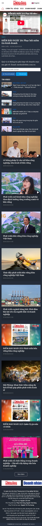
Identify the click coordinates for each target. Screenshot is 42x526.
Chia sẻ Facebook (9, 74)
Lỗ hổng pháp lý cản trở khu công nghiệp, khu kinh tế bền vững (19, 161)
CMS (18, 524)
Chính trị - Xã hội (12, 8)
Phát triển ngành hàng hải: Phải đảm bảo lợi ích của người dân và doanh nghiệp (20, 311)
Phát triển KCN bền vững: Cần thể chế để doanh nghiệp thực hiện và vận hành (25, 130)
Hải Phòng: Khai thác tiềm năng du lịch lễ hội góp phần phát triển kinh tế (20, 387)
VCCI (22, 8)
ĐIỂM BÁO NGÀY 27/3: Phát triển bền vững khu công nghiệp (20, 349)
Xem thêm (21, 474)
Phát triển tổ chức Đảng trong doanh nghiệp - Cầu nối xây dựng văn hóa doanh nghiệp (20, 463)
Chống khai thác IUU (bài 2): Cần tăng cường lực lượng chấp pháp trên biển (24, 95)
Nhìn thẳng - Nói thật (19, 83)
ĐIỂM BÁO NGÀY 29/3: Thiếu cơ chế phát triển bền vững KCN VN (25, 113)
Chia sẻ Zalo (22, 74)
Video (4, 37)
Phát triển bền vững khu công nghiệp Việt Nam (20, 237)
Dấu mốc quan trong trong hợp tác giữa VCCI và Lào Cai (25, 121)
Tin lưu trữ (16, 127)
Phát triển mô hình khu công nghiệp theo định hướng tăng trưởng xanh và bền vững (20, 199)
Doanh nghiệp (30, 8)
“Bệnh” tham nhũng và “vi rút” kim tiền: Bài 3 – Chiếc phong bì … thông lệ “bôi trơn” (26, 86)
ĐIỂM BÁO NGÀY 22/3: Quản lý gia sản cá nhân (20, 425)
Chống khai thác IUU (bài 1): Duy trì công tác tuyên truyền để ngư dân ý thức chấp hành (26, 104)
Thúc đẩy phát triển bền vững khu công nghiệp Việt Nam (19, 273)
